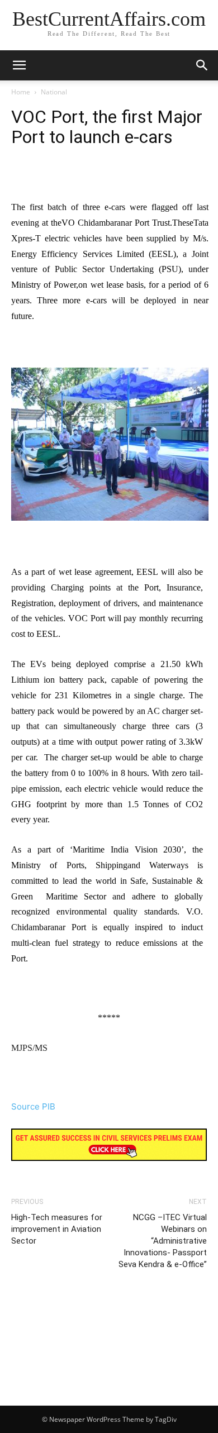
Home (20, 92)
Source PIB (33, 1106)
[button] (202, 65)
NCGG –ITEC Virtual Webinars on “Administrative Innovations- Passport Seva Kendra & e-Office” (163, 1240)
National (54, 92)
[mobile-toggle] (19, 65)
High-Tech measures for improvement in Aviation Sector (56, 1229)
